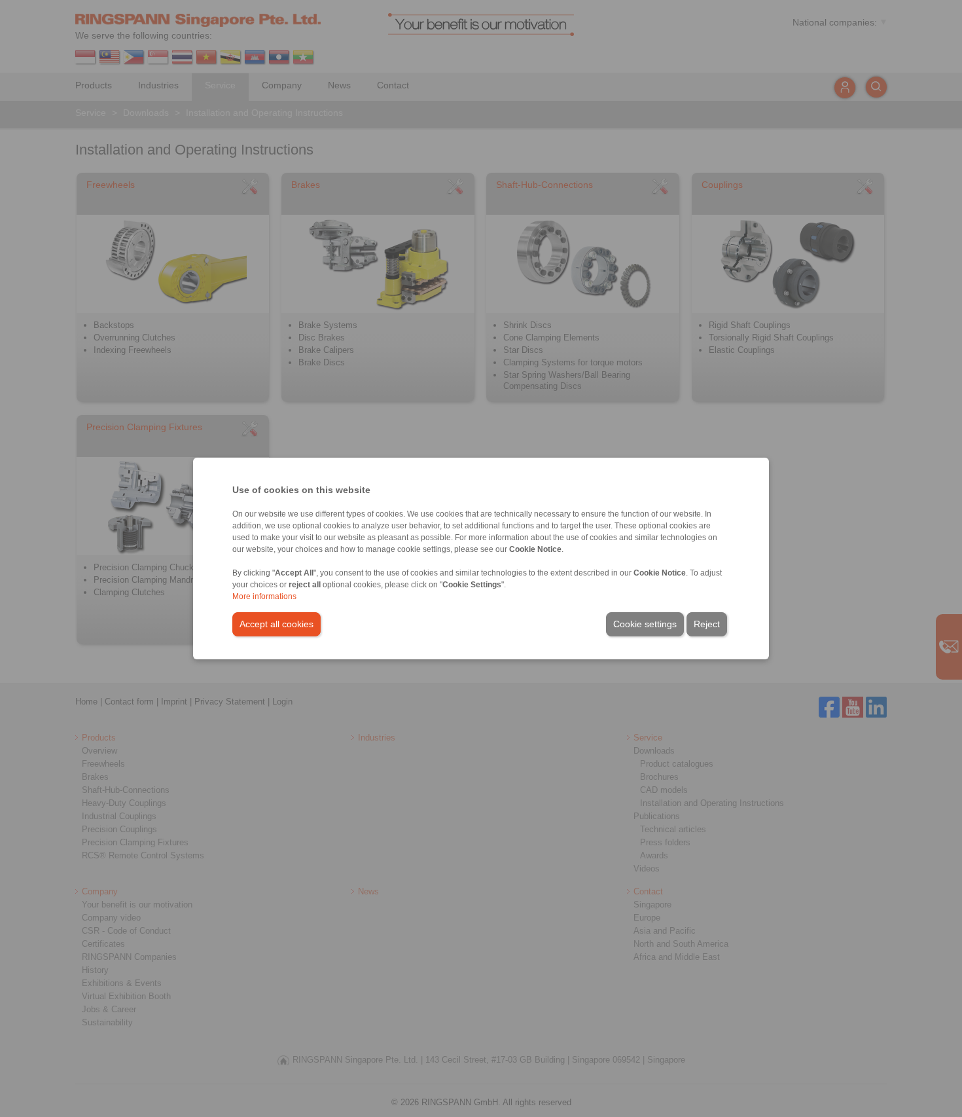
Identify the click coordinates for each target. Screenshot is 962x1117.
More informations (264, 596)
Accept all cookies (276, 624)
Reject (707, 624)
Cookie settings (645, 624)
